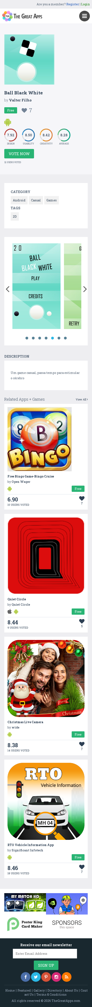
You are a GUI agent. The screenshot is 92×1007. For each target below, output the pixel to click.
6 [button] (59, 338)
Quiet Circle (16, 599)
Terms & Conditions (51, 994)
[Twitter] (36, 977)
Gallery (39, 990)
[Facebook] (25, 977)
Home (10, 990)
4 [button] (46, 338)
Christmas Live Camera (25, 722)
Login (85, 4)
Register (72, 4)
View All (81, 399)
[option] (36, 286)
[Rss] (66, 977)
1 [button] (27, 338)
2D (15, 216)
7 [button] (65, 338)
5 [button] (52, 338)
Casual (36, 200)
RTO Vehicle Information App (30, 845)
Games (51, 200)
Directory (54, 990)
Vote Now (19, 153)
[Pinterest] (46, 977)
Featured (24, 990)
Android (19, 200)
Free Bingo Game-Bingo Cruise (30, 476)
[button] (7, 288)
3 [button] (39, 338)
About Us (71, 990)
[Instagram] (56, 977)
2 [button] (33, 338)
